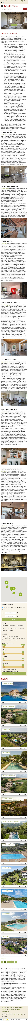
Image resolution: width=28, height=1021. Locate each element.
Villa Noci (6, 936)
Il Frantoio (6, 729)
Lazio (17, 628)
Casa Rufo (4, 243)
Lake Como (11, 628)
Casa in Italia (11, 6)
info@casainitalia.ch (17, 1014)
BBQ (14, 638)
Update (14, 673)
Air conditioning (6, 638)
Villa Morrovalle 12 (9, 775)
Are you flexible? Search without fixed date (14, 607)
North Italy (5, 625)
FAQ (22, 1)
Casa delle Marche (6, 362)
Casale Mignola (8, 683)
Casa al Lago (7, 867)
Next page (3, 958)
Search (14, 619)
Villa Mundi (6, 752)
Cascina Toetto (5, 188)
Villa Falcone (4, 471)
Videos (18, 1009)
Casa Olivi (3, 134)
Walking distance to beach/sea (10, 671)
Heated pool (14, 640)
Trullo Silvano (7, 890)
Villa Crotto (4, 525)
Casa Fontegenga (5, 305)
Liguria (22, 628)
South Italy (20, 625)
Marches (5, 630)
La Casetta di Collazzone (11, 821)
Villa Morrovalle (8, 706)
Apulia (4, 628)
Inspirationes (5, 1011)
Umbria (11, 630)
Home (25, 1)
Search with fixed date (9, 610)
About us (17, 1)
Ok (25, 9)
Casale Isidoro (7, 798)
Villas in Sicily (11, 1009)
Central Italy (13, 625)
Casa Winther (4, 412)
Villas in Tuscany (13, 1007)
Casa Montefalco (8, 844)
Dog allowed (15, 636)
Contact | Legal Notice (8, 1)
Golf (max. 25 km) (21, 638)
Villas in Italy (5, 1007)
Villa (4, 636)
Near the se (6, 640)
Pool (9, 636)
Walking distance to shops (9, 669)
